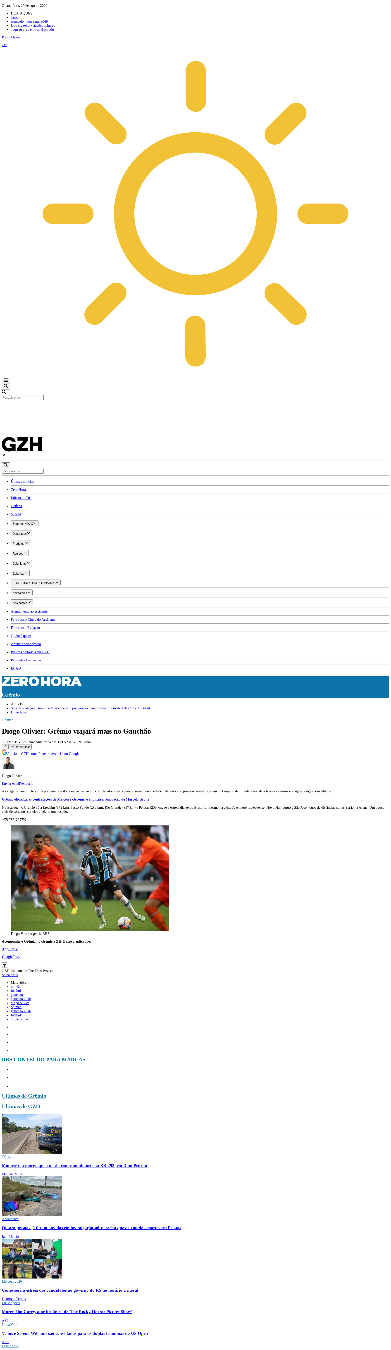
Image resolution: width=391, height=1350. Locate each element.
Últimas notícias (22, 481)
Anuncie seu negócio (26, 644)
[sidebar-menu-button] (6, 380)
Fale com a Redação (25, 628)
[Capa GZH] (195, 407)
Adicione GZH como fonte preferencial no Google (43, 754)
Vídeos (16, 514)
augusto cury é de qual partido (32, 29)
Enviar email (11, 783)
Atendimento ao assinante (29, 611)
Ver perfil (26, 783)
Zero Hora (18, 490)
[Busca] (6, 386)
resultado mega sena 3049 (29, 21)
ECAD (16, 668)
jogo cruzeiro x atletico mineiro (33, 25)
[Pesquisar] (6, 465)
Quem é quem (21, 636)
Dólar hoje (18, 712)
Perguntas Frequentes (26, 660)
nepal (15, 17)
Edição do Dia (21, 498)
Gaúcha (16, 506)
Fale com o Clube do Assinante (33, 619)
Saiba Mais (10, 975)
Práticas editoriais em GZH (30, 652)
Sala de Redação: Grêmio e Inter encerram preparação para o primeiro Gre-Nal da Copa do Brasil (80, 708)
